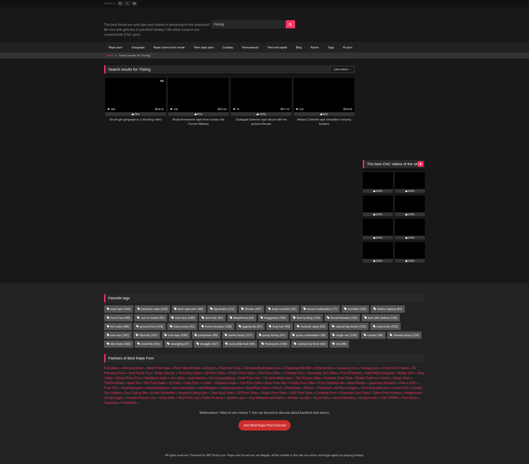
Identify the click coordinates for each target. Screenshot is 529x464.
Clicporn (209, 368)
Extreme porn (324, 368)
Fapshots (111, 403)
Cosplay (228, 47)
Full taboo (111, 368)
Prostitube (128, 403)
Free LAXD (407, 383)
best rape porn (190, 309)
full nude (119, 326)
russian (375, 335)
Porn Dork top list (331, 383)
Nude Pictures (212, 398)
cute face (185, 317)
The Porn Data (154, 383)
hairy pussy (184, 326)
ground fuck (151, 326)
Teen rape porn (204, 47)
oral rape (178, 335)
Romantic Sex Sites (322, 373)
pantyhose (208, 335)
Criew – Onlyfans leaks (219, 383)
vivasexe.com (347, 368)
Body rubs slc (165, 373)
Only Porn (191, 383)
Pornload (324, 388)
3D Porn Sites (215, 373)
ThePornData (114, 383)
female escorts (299, 398)
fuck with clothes (382, 317)
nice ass (119, 335)
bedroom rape (154, 309)
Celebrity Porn (294, 373)
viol (341, 343)
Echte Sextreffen (163, 393)
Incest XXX (400, 388)
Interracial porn (232, 388)
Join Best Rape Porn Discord (264, 425)
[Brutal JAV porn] (394, 33)
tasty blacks (196, 378)
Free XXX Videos (396, 368)
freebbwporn (208, 388)
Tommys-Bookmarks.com (262, 368)
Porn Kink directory (375, 388)
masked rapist (313, 326)
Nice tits (148, 335)
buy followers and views (267, 398)
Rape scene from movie (169, 47)
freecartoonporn (184, 388)
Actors (315, 47)
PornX (277, 388)
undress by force (312, 343)
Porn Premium (351, 373)
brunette (357, 309)
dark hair (214, 317)
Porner (309, 388)
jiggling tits (252, 326)
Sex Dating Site (136, 393)
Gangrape (138, 47)
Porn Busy (409, 398)
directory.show (132, 368)
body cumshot (284, 309)
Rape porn (116, 47)
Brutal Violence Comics (373, 378)
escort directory (344, 398)
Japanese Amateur (382, 383)
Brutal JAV (405, 373)
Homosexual (250, 47)
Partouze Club (229, 368)
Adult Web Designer (379, 373)
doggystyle (275, 317)
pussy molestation (311, 335)
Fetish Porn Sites (302, 383)
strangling (180, 343)
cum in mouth (153, 317)
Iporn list (133, 383)
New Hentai (356, 383)
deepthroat (244, 317)
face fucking (308, 317)
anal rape (120, 309)
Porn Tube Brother (187, 368)
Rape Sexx (402, 378)
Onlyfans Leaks (155, 378)
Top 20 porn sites (307, 378)
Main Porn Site (276, 383)
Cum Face (120, 317)
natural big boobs (351, 326)
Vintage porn (370, 368)
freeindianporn (132, 388)
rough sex (346, 335)
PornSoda (293, 388)
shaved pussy (406, 335)
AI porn (347, 47)
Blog (299, 47)
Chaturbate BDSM (297, 368)
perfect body (240, 335)
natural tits (387, 326)
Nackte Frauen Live (141, 398)
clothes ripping (389, 309)
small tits (150, 343)
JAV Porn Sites (269, 373)
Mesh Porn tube (158, 368)
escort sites (321, 398)
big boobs (224, 309)
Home (110, 55)
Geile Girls (167, 398)
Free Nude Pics (140, 373)
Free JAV (111, 388)
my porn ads (368, 398)
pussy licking (274, 335)
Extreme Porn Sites (338, 378)
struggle (209, 343)
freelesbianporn (157, 388)
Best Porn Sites (258, 388)
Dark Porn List (248, 378)
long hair (281, 326)
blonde (253, 309)
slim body (120, 343)
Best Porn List (188, 398)
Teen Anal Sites (190, 373)
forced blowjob (344, 317)
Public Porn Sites (241, 373)
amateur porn (236, 398)
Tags (331, 47)
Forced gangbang (222, 378)
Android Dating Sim (193, 393)
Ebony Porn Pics (128, 378)
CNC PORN (389, 398)
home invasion (218, 326)
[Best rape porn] (138, 16)
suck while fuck (242, 343)
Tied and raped (277, 47)
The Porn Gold (250, 383)
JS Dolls (174, 383)
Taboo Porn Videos (387, 393)
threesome (276, 343)
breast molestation (322, 309)
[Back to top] (516, 452)
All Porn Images (345, 388)
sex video (178, 378)
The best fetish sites (277, 378)
